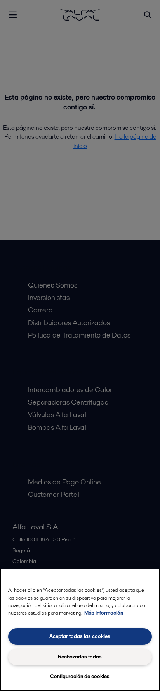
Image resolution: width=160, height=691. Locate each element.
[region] (80, 630)
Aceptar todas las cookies (79, 636)
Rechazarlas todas (80, 656)
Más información (103, 613)
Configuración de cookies (80, 676)
